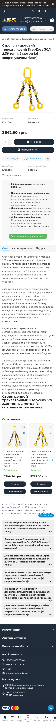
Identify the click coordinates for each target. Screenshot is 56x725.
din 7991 (25, 507)
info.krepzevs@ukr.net (17, 673)
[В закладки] (24, 427)
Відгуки (40, 248)
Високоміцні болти (15, 646)
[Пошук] (51, 29)
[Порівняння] (39, 11)
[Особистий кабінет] (51, 11)
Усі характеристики (12, 175)
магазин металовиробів (15, 510)
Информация (11, 629)
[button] (4, 460)
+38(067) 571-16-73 (32, 21)
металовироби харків (41, 513)
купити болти (9, 504)
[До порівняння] (24, 433)
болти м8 (15, 507)
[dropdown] (4, 11)
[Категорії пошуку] (33, 28)
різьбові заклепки (28, 504)
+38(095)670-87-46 (32, 18)
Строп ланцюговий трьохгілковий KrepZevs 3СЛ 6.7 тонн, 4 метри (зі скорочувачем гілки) (40, 458)
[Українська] (45, 11)
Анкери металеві (14, 637)
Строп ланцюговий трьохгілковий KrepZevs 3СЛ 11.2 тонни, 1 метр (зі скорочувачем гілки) (14, 458)
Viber (8, 669)
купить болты (38, 507)
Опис (5, 248)
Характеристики (22, 248)
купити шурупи (19, 513)
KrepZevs (7, 122)
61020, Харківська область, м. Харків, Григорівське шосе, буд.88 (24, 686)
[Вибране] (33, 11)
